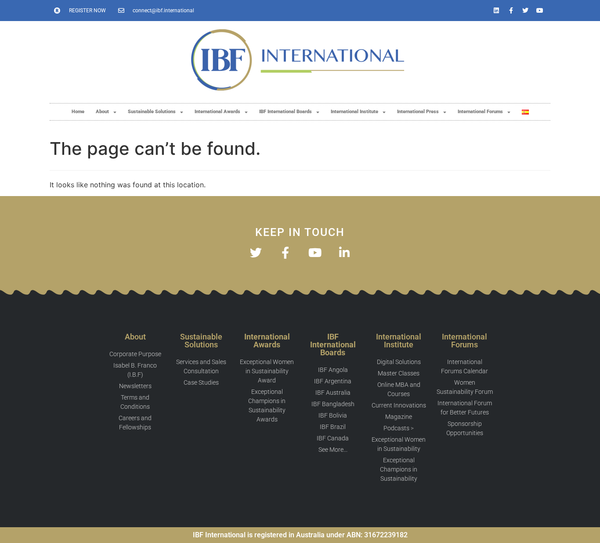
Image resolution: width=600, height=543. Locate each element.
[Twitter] (525, 10)
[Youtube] (540, 10)
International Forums (480, 111)
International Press (418, 111)
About (102, 111)
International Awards (217, 111)
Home (78, 111)
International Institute (354, 111)
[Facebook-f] (511, 10)
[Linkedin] (496, 10)
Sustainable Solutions (152, 111)
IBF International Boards (285, 111)
